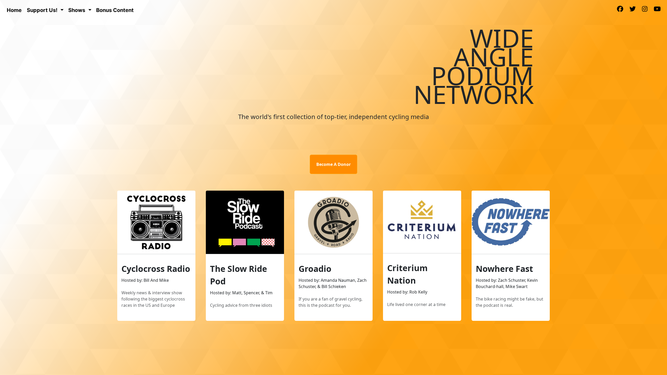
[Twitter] (632, 9)
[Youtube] (657, 9)
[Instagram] (645, 9)
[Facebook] (620, 9)
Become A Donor (333, 164)
